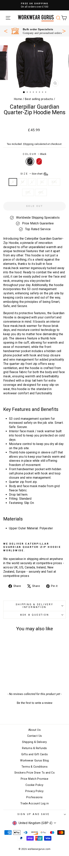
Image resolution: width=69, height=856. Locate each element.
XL (42, 182)
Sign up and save (33, 814)
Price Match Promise (34, 778)
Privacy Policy (34, 791)
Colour (34, 154)
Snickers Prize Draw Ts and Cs (34, 772)
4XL (41, 192)
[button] (34, 702)
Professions (34, 797)
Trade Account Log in (34, 803)
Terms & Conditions (34, 766)
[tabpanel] (36, 31)
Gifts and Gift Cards (34, 754)
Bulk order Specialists (38, 29)
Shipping (28, 144)
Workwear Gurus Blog (34, 760)
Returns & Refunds (34, 748)
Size (32, 173)
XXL (54, 182)
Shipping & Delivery (34, 742)
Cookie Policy (34, 785)
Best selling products (39, 99)
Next (64, 31)
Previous (6, 31)
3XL (28, 192)
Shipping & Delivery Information (34, 605)
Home (18, 99)
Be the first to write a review (34, 703)
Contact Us (34, 736)
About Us (34, 730)
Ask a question (34, 614)
